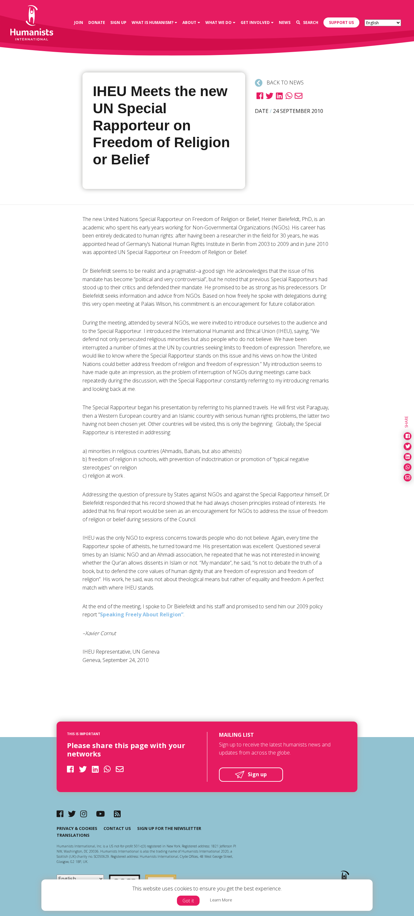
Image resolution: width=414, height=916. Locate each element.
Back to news (284, 82)
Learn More (221, 900)
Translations (73, 835)
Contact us (117, 828)
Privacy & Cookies (77, 828)
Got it (188, 901)
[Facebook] (60, 813)
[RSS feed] (117, 813)
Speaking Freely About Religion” (141, 614)
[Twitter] (72, 813)
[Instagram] (83, 813)
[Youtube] (100, 813)
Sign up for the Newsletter (169, 828)
